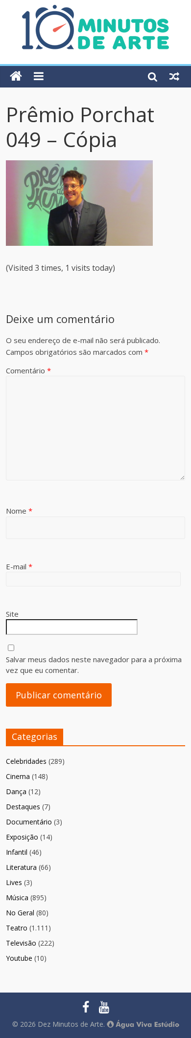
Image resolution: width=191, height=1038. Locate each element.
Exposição (22, 837)
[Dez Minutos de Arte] (95, 10)
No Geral (20, 912)
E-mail (19, 566)
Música (17, 897)
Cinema (18, 776)
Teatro (16, 927)
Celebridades (26, 761)
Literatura (21, 867)
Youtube (19, 958)
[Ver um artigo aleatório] (174, 76)
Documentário (29, 821)
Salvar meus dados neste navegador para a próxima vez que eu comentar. (94, 664)
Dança (16, 791)
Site (12, 614)
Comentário (28, 370)
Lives (14, 882)
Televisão (21, 943)
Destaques (23, 806)
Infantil (16, 852)
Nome (19, 511)
